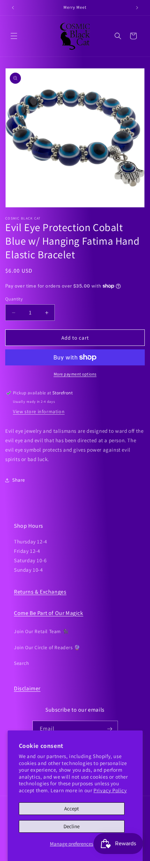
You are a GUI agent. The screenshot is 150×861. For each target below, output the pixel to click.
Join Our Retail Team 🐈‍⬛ (41, 631)
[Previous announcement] (13, 7)
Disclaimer (27, 688)
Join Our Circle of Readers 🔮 (47, 647)
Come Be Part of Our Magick (48, 613)
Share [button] (18, 480)
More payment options (75, 374)
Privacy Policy (110, 790)
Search (21, 663)
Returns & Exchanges (40, 591)
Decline (71, 826)
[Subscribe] (110, 729)
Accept (71, 808)
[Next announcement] (137, 7)
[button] (14, 36)
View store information (39, 411)
